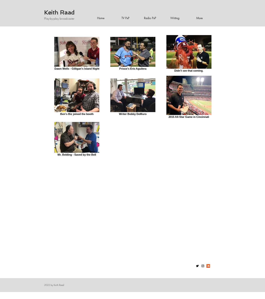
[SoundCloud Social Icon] (208, 266)
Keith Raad (59, 12)
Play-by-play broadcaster (59, 19)
